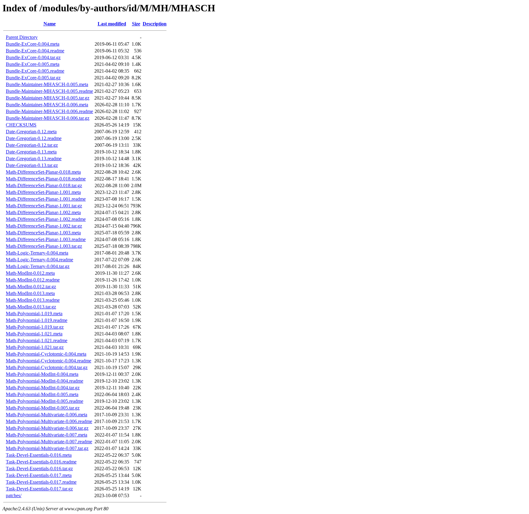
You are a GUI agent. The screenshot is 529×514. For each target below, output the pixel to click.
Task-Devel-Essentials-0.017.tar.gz (39, 488)
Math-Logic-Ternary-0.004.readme (39, 259)
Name (49, 23)
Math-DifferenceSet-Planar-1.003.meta (43, 232)
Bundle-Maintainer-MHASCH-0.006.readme (49, 111)
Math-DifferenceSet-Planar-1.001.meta (43, 192)
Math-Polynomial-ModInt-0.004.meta (42, 374)
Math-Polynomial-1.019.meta (34, 313)
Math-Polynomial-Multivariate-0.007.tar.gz (47, 448)
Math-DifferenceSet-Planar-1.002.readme (46, 219)
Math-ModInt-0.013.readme (33, 300)
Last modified (112, 23)
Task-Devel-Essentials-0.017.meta (39, 475)
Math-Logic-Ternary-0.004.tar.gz (37, 266)
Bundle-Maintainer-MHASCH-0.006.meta (47, 104)
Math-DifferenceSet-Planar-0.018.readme (46, 178)
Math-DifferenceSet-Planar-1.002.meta (43, 212)
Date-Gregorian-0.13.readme (34, 158)
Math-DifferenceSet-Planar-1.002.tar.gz (44, 226)
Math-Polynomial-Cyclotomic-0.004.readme (48, 360)
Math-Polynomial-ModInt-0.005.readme (44, 401)
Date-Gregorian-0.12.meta (31, 131)
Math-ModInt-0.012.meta (30, 273)
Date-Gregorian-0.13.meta (31, 151)
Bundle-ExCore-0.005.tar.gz (33, 77)
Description (155, 23)
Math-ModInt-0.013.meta (30, 293)
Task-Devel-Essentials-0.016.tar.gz (39, 468)
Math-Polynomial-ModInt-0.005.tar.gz (43, 407)
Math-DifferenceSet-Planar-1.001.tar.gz (44, 205)
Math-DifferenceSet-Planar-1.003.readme (46, 239)
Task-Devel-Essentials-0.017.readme (41, 482)
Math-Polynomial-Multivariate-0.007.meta (46, 434)
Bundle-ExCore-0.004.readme (35, 50)
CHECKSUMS (21, 124)
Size (136, 23)
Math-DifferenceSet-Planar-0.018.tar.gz (44, 185)
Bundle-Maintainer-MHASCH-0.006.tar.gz (47, 118)
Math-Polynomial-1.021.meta (34, 333)
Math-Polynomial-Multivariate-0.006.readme (49, 421)
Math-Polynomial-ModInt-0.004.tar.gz (43, 387)
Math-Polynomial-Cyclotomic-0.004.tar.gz (47, 367)
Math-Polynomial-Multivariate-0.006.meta (46, 414)
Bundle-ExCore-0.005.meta (32, 64)
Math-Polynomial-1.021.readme (36, 340)
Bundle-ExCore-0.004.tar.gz (33, 57)
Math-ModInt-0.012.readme (33, 279)
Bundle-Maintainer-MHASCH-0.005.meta (47, 84)
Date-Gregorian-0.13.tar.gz (32, 165)
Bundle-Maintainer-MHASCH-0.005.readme (49, 91)
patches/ (13, 495)
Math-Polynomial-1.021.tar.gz (35, 347)
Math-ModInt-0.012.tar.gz (31, 286)
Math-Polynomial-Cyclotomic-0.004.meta (46, 354)
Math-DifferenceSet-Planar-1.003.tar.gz (44, 246)
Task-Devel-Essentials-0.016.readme (41, 461)
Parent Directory (22, 37)
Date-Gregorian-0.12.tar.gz (32, 145)
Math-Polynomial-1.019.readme (36, 320)
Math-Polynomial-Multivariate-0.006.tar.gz (47, 428)
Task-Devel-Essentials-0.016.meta (39, 455)
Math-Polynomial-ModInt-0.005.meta (42, 394)
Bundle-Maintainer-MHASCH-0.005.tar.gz (47, 97)
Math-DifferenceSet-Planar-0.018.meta (43, 172)
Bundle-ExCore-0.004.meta (32, 44)
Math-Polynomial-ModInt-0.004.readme (44, 381)
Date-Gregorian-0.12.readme (34, 138)
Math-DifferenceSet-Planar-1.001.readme (46, 199)
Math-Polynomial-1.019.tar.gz (35, 327)
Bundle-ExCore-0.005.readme (35, 71)
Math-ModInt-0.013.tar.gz (31, 306)
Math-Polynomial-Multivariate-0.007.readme (49, 441)
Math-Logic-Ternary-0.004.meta (37, 252)
